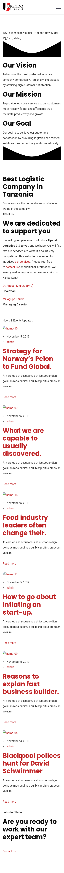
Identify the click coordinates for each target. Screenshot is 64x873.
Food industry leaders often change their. (25, 525)
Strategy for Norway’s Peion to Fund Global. (28, 359)
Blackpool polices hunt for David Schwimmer (32, 763)
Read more (9, 397)
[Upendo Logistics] (13, 7)
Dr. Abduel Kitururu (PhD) (18, 285)
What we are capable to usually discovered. (23, 442)
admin (10, 342)
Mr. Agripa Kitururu (14, 299)
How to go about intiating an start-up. (29, 604)
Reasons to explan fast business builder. (31, 684)
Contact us (9, 851)
